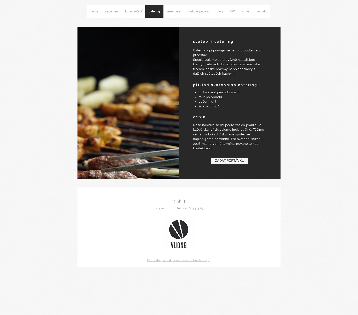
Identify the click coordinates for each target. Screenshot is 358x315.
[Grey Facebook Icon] (185, 201)
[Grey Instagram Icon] (173, 201)
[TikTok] (179, 201)
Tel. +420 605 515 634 (191, 208)
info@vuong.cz (163, 208)
